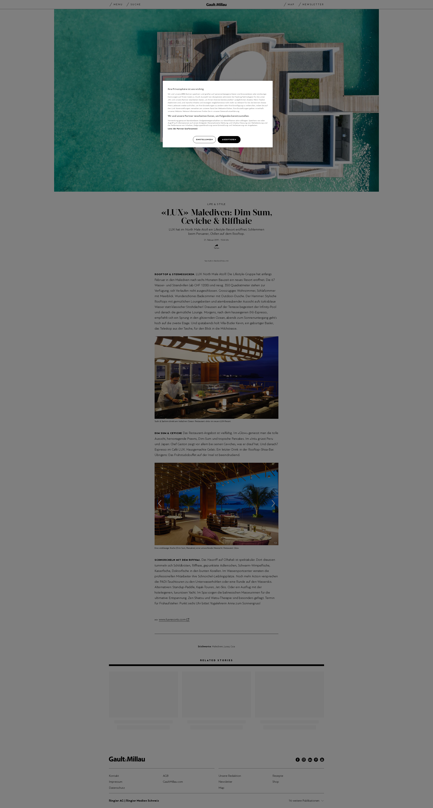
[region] (218, 114)
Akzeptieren (229, 139)
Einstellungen (204, 139)
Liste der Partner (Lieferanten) (183, 128)
